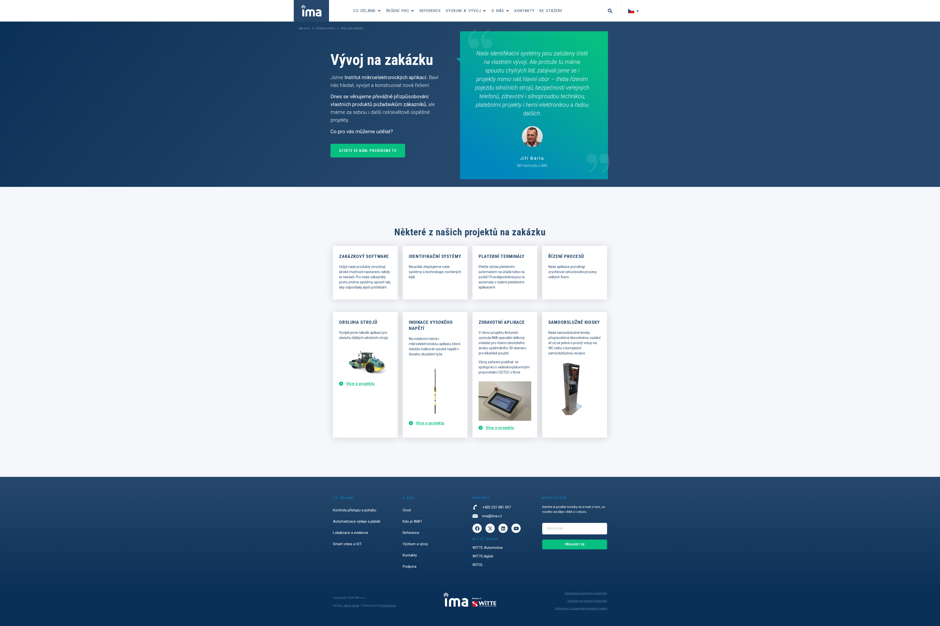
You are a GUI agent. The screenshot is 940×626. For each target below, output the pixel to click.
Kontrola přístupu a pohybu (354, 510)
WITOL (477, 565)
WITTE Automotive (487, 547)
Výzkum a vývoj (325, 28)
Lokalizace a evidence (350, 532)
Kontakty (410, 555)
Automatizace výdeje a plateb (356, 521)
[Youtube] (516, 528)
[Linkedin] (503, 528)
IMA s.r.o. (304, 28)
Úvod (407, 510)
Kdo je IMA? (412, 521)
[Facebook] (477, 528)
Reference (411, 532)
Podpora (409, 566)
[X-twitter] (490, 528)
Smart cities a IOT (347, 544)
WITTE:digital (482, 556)
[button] (367, 10)
